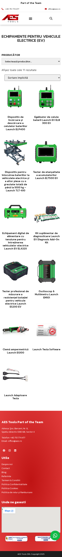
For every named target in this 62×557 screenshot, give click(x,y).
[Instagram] (9, 450)
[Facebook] (4, 450)
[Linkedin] (15, 450)
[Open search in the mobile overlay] (51, 18)
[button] (30, 18)
